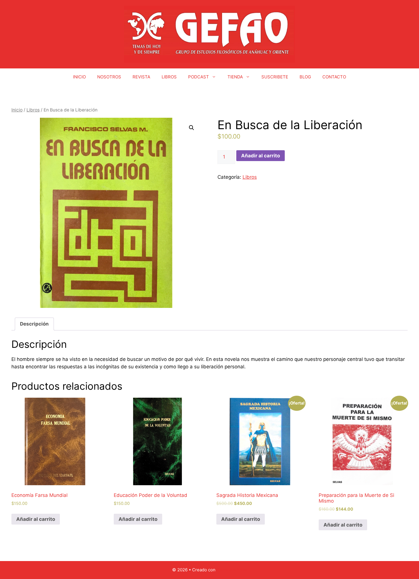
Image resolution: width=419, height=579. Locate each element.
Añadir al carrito (260, 156)
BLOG (305, 77)
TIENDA (235, 77)
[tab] (34, 324)
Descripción (34, 324)
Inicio (17, 110)
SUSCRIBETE (274, 77)
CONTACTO (334, 77)
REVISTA (141, 77)
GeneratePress (232, 569)
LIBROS (169, 77)
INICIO (79, 77)
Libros (33, 110)
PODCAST (198, 77)
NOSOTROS (109, 77)
